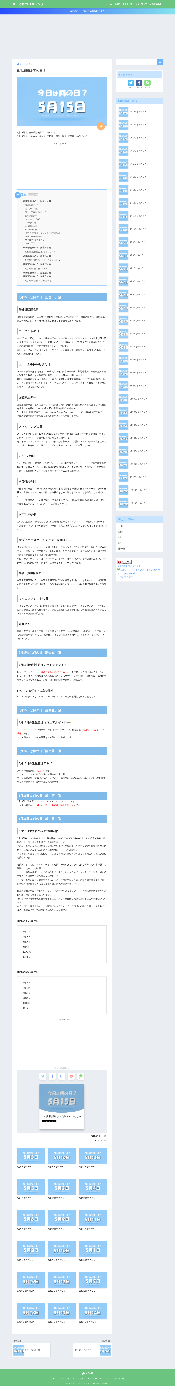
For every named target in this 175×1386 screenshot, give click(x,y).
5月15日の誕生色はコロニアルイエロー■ (42, 260)
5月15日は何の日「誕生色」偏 (37, 256)
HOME (89, 1373)
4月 (120, 537)
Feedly (147, 87)
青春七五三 (30, 243)
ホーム (109, 4)
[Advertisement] (87, 37)
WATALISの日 (31, 229)
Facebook (139, 87)
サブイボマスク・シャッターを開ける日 (42, 233)
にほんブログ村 (125, 577)
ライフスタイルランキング (129, 566)
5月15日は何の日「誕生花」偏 (37, 264)
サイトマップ (141, 4)
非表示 (33, 194)
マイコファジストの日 (34, 240)
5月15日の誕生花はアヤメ (36, 268)
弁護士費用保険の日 (34, 236)
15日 (105, 1140)
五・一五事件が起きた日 (35, 212)
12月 (120, 532)
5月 (105, 1136)
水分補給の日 (31, 226)
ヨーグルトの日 (32, 209)
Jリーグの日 (30, 223)
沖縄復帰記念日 (32, 205)
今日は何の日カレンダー (30, 4)
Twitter (130, 87)
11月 (120, 526)
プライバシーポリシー (87, 1379)
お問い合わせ (156, 4)
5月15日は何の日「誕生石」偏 (37, 247)
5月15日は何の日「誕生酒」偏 (37, 273)
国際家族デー (31, 216)
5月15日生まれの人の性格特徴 (38, 280)
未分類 (121, 548)
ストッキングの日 (33, 219)
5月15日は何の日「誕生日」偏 (37, 276)
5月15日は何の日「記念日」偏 (37, 201)
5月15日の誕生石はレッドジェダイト (41, 252)
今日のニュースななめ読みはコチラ (87, 11)
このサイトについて (123, 4)
